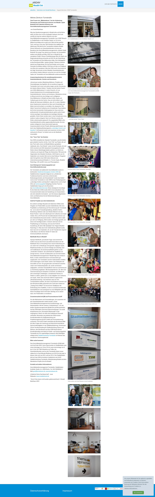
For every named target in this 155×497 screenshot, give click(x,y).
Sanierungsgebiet (40, 184)
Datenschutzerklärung (39, 490)
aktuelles (32, 10)
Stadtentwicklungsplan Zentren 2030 (48, 172)
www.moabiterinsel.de (42, 376)
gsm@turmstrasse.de (39, 371)
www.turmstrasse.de (51, 371)
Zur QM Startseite (111, 4)
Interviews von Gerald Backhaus (46, 10)
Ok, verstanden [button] (138, 492)
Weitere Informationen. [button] (130, 488)
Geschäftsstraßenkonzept (40, 188)
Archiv (120, 4)
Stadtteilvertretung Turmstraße (47, 335)
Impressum (67, 490)
